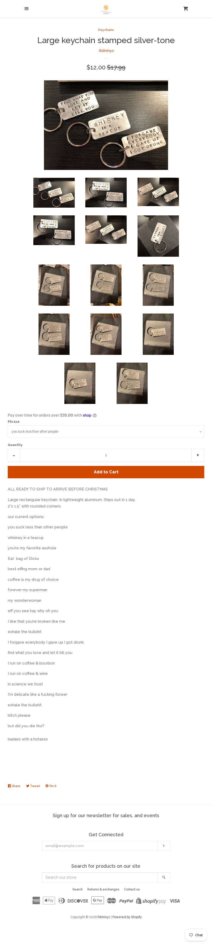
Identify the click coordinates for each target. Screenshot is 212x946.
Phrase (14, 422)
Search (77, 889)
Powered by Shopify (127, 917)
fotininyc (106, 50)
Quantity (15, 445)
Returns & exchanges (103, 889)
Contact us (132, 889)
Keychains (106, 30)
